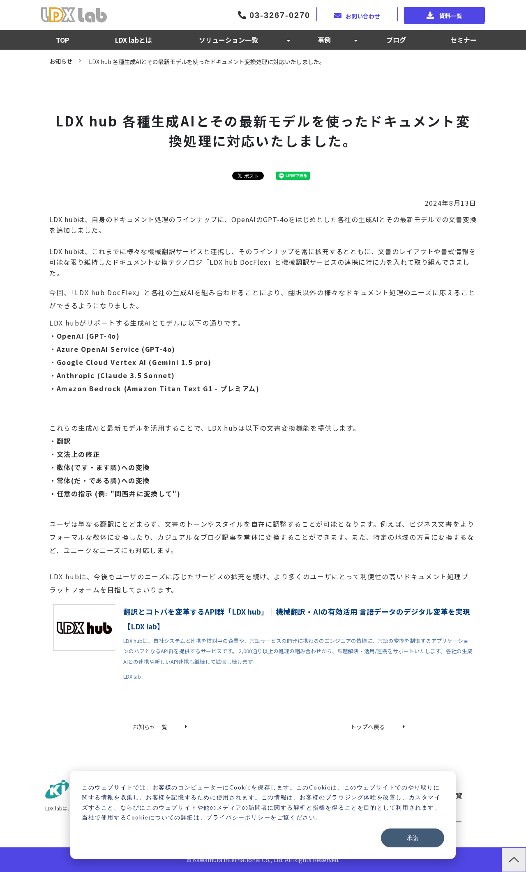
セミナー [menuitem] (463, 40)
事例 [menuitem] (324, 40)
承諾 (412, 837)
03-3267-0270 (278, 15)
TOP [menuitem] (62, 40)
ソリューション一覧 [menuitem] (228, 40)
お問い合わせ (363, 15)
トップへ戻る (368, 727)
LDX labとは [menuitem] (133, 40)
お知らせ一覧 (150, 727)
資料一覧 (450, 15)
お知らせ (60, 61)
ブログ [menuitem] (396, 40)
